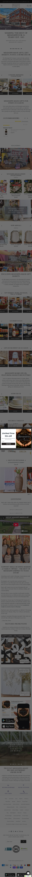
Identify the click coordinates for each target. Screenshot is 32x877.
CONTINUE (8, 443)
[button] (28, 873)
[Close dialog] (30, 430)
